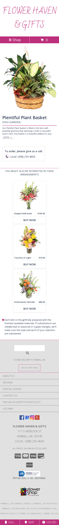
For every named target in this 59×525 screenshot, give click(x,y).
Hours (50, 522)
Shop (17, 39)
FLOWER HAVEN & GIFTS (29, 18)
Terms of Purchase (30, 513)
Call (11, 522)
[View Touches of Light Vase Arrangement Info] (29, 240)
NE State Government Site (42, 508)
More (6, 137)
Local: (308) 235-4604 (29, 441)
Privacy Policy (9, 513)
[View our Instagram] (32, 419)
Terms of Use (51, 513)
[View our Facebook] (21, 419)
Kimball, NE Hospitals (46, 503)
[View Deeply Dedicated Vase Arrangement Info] (29, 196)
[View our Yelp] (37, 419)
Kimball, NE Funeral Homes (16, 503)
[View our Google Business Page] (27, 419)
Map (30, 522)
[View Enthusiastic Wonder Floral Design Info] (29, 284)
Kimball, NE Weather (13, 508)
